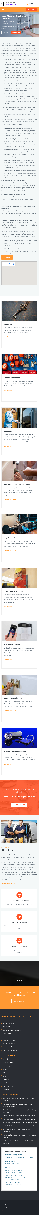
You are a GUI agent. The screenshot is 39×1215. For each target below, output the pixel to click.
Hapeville (5, 1076)
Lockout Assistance (9, 1023)
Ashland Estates (8, 1062)
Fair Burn (5, 1069)
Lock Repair (6, 1027)
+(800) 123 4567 (19, 805)
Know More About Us (8, 884)
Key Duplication (7, 1033)
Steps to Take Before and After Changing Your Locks (19, 1119)
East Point (6, 1083)
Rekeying (5, 1020)
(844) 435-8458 (33, 4)
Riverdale (5, 1059)
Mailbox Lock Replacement (11, 1047)
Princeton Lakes (8, 1086)
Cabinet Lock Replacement (11, 1050)
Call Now (5, 32)
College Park (6, 1079)
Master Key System (9, 1040)
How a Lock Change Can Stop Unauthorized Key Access (20, 1122)
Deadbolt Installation (9, 1043)
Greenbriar (6, 1090)
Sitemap (5, 1207)
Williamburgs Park (8, 1066)
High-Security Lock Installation (12, 1030)
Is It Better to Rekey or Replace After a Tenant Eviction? (19, 1126)
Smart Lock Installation (10, 1037)
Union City (6, 1073)
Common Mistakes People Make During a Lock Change (19, 1116)
